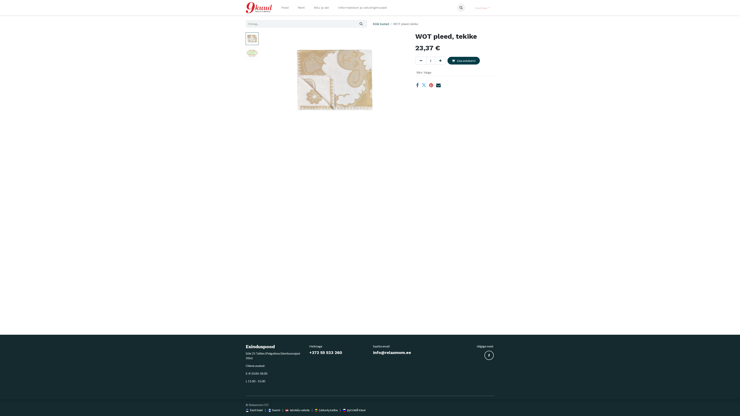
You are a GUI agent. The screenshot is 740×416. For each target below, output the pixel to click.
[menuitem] (285, 8)
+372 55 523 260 (325, 352)
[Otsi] (361, 24)
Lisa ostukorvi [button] (465, 60)
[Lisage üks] (440, 61)
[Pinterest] (431, 85)
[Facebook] (417, 85)
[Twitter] (424, 85)
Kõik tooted (381, 24)
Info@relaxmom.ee (392, 352)
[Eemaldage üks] (420, 61)
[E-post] (438, 85)
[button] (461, 8)
